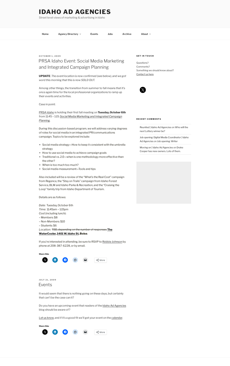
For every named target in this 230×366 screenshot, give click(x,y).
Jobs (110, 33)
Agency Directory (68, 33)
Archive (126, 33)
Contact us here (145, 74)
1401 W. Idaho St (68, 233)
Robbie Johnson (112, 241)
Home (45, 33)
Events (94, 33)
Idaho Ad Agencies (75, 11)
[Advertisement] (163, 183)
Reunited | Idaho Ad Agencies (155, 127)
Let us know (46, 317)
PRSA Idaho (46, 112)
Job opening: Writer (167, 141)
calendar (116, 317)
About (144, 33)
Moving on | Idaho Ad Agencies (156, 147)
